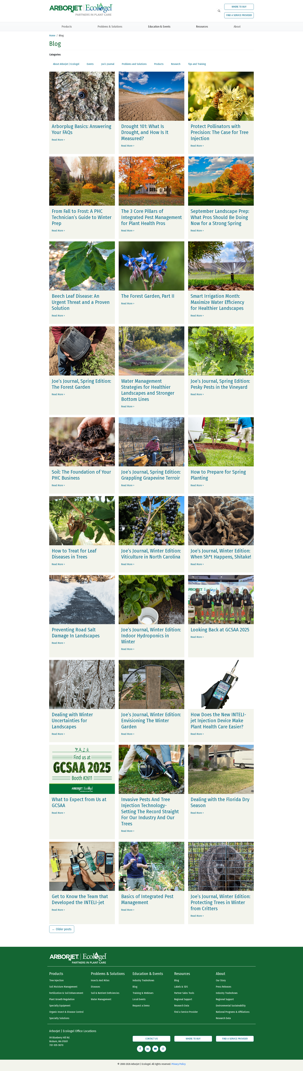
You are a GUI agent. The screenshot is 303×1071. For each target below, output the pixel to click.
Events (90, 64)
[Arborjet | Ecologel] (80, 8)
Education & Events (159, 26)
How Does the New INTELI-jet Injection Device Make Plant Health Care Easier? (218, 721)
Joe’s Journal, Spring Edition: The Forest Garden (81, 384)
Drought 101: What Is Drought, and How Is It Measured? (144, 132)
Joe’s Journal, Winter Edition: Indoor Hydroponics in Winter (151, 636)
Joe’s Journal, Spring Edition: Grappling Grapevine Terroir (151, 475)
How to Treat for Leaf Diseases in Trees (74, 554)
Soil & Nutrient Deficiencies (105, 992)
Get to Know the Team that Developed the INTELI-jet (80, 899)
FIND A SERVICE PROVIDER (239, 15)
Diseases (95, 986)
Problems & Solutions (110, 26)
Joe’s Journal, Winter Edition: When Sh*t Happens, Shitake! (221, 554)
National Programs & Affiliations (233, 1011)
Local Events (139, 999)
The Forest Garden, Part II (147, 296)
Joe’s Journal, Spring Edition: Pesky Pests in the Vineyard (220, 384)
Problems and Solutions (134, 64)
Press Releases (223, 986)
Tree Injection (56, 980)
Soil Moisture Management (63, 986)
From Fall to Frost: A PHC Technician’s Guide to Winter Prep (82, 217)
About (237, 26)
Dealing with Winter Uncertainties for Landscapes (72, 721)
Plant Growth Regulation (61, 999)
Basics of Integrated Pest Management (147, 899)
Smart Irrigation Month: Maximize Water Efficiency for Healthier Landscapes (217, 302)
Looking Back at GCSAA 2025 (220, 630)
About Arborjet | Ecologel (66, 64)
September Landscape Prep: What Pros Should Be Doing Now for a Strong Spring (220, 217)
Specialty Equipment (59, 1005)
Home (52, 35)
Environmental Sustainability (231, 1005)
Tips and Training (197, 64)
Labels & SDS (181, 986)
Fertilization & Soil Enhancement (66, 992)
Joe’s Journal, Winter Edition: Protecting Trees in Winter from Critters (220, 902)
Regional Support (183, 999)
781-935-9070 (56, 1045)
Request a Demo (141, 1005)
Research (175, 64)
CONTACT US (151, 1038)
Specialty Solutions (59, 1018)
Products (67, 26)
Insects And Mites (100, 980)
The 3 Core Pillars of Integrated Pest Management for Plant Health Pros (151, 217)
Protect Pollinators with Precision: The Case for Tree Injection (219, 132)
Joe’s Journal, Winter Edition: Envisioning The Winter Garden (151, 721)
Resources (202, 26)
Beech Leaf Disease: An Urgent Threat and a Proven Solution (81, 302)
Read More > (58, 139)
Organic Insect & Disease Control (66, 1011)
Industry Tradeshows (143, 980)
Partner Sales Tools (184, 992)
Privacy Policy (179, 1063)
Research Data (181, 1005)
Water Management (101, 999)
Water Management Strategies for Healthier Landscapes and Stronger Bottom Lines (147, 390)
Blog (135, 986)
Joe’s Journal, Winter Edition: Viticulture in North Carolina (151, 554)
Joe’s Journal (107, 64)
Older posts (61, 929)
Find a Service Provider (186, 1011)
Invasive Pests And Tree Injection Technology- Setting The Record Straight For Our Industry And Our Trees (150, 811)
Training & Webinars (143, 992)
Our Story (221, 980)
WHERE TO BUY (239, 6)
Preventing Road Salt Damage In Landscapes (76, 633)
